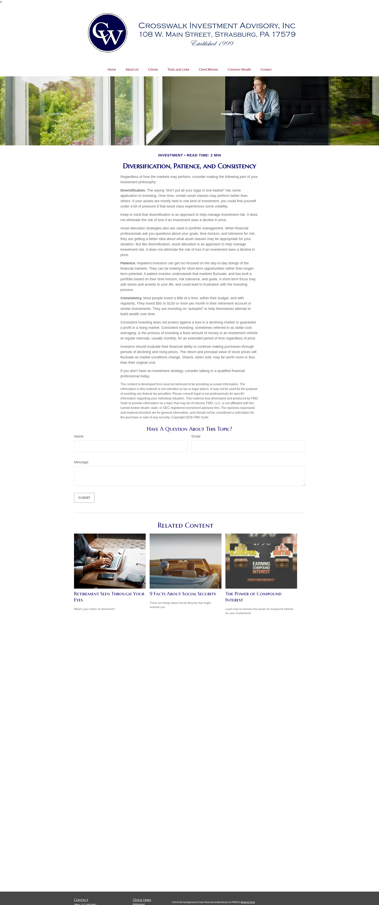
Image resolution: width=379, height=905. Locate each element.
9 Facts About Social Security (183, 594)
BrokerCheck (248, 902)
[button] (112, 69)
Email (195, 436)
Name (78, 436)
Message (81, 462)
